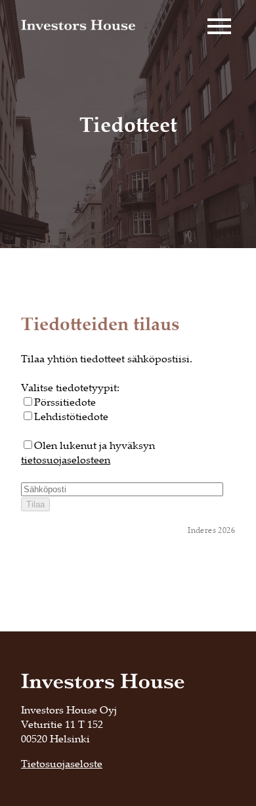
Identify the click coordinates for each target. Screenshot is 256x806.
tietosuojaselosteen (65, 459)
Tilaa (35, 504)
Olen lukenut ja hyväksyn (88, 452)
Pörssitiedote (65, 401)
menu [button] (219, 26)
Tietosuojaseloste (61, 763)
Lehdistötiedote (71, 416)
